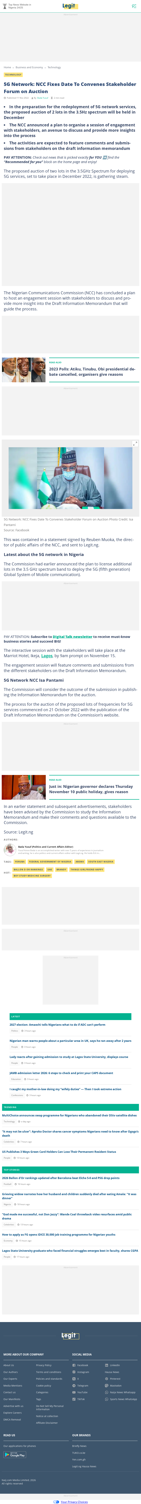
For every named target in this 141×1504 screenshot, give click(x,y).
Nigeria (7, 1204)
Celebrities (9, 1141)
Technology (54, 67)
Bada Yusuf (42, 97)
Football (7, 1184)
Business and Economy (29, 67)
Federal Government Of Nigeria (50, 861)
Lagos (46, 655)
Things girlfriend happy (87, 869)
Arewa (80, 861)
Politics (14, 1030)
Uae (49, 869)
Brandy (61, 869)
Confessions (17, 1095)
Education (16, 1079)
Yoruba (20, 861)
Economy (8, 1240)
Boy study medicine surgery (32, 875)
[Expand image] (135, 443)
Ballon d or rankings (28, 869)
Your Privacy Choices (74, 1502)
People (14, 1046)
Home (7, 67)
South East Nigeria (100, 861)
